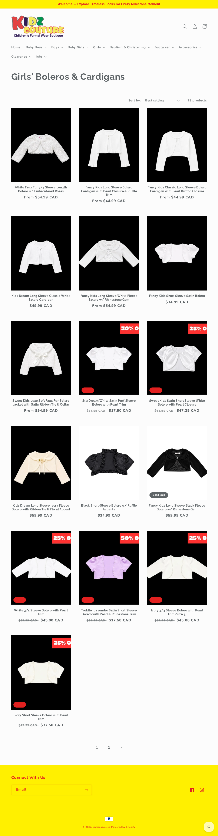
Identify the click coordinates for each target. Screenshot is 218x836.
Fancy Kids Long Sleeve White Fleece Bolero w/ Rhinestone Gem (108, 297)
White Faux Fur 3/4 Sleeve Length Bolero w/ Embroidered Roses (41, 189)
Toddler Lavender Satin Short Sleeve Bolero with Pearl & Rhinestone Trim (109, 612)
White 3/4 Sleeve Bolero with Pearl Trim (41, 612)
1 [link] (97, 747)
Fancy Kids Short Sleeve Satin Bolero (177, 296)
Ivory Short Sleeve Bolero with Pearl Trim (41, 717)
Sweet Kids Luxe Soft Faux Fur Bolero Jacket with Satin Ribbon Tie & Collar (41, 402)
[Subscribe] (86, 790)
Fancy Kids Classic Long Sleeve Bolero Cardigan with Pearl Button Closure (177, 189)
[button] (36, 47)
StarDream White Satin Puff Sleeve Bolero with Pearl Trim (109, 402)
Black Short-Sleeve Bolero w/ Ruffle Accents (109, 507)
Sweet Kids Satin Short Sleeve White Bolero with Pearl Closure (177, 402)
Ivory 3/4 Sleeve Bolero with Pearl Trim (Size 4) (177, 612)
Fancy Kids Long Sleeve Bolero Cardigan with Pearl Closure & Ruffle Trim (109, 191)
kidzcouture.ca (101, 827)
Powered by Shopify (123, 827)
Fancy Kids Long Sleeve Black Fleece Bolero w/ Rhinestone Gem (177, 507)
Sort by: (134, 100)
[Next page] (121, 748)
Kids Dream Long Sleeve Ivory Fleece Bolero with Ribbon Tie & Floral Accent (41, 507)
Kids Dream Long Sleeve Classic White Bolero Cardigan (40, 297)
